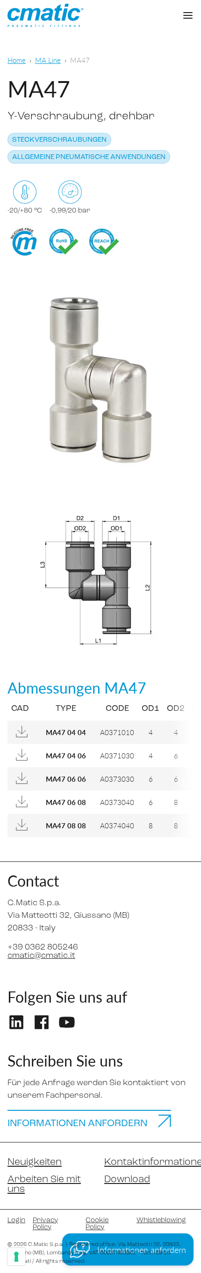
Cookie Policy (97, 1224)
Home (16, 60)
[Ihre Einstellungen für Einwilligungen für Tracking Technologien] (16, 1257)
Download (127, 1179)
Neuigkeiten (34, 1162)
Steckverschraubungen (59, 140)
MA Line (48, 60)
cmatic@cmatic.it (41, 956)
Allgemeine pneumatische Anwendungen (88, 157)
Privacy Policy (45, 1224)
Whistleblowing (161, 1220)
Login (16, 1220)
